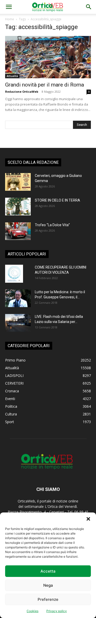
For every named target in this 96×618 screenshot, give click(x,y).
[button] (88, 518)
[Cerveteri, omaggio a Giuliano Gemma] (18, 182)
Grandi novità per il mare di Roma (44, 85)
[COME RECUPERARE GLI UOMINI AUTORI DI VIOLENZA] (14, 274)
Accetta (48, 571)
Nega (48, 585)
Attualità (12, 76)
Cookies (32, 611)
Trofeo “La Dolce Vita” (52, 225)
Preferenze (48, 599)
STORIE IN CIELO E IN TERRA (57, 200)
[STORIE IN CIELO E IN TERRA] (18, 206)
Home (9, 19)
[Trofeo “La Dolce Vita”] (18, 231)
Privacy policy (56, 611)
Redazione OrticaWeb (21, 91)
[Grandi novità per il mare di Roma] (48, 57)
